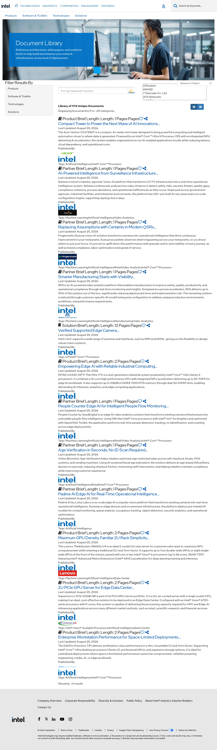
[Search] (131, 90)
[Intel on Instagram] (70, 720)
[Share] (146, 118)
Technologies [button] (30, 5)
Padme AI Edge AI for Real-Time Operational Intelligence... (109, 493)
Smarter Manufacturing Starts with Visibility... (96, 276)
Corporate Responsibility (80, 700)
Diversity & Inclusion (110, 700)
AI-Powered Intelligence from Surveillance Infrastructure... (108, 173)
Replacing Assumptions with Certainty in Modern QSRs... (107, 226)
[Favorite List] (141, 118)
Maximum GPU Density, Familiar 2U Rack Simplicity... (103, 537)
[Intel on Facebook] (39, 720)
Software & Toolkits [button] (34, 15)
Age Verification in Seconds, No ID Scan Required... (103, 449)
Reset (132, 92)
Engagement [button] (90, 5)
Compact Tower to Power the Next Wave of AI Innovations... (109, 123)
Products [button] (11, 15)
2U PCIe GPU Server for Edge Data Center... (96, 587)
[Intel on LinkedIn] (54, 720)
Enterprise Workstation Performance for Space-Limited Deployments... (119, 637)
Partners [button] (107, 5)
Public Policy (134, 700)
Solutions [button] (81, 15)
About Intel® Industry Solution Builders (168, 700)
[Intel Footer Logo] (18, 719)
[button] (17, 4)
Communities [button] (69, 5)
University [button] (50, 5)
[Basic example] (194, 107)
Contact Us (44, 707)
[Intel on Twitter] (46, 720)
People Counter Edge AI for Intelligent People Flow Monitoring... (113, 405)
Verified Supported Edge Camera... (88, 330)
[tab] (29, 88)
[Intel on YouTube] (62, 720)
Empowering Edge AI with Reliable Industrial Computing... (107, 366)
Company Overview (50, 700)
